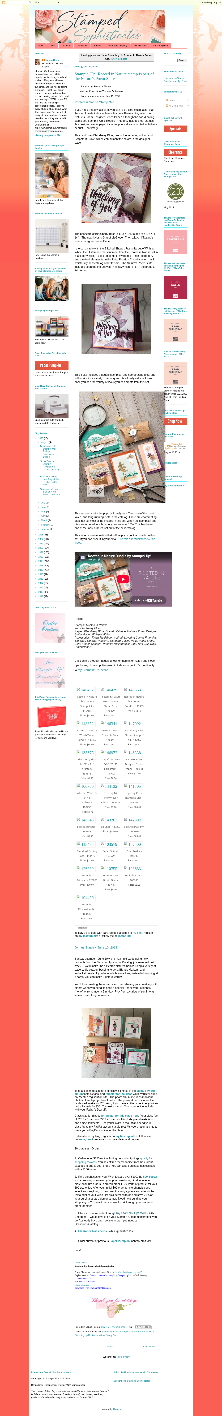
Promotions (82, 46)
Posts (171, 100)
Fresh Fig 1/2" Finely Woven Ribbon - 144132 (110, 797)
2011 (41, 596)
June (44, 507)
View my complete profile (47, 135)
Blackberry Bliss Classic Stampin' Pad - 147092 (134, 735)
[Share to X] (143, 1327)
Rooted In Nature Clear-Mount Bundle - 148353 (134, 701)
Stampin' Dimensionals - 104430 (87, 909)
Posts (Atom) (123, 1357)
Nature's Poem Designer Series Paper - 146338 (134, 764)
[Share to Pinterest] (150, 1327)
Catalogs (66, 46)
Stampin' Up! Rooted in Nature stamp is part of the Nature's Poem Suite (114, 76)
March (44, 520)
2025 (41, 534)
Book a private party (117, 46)
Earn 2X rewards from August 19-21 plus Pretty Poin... (49, 480)
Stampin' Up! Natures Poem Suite (137, 1331)
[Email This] (136, 1327)
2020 (41, 556)
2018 (41, 565)
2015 (41, 579)
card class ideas (110, 1331)
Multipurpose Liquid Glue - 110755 (110, 880)
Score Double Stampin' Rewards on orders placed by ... (49, 466)
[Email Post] (130, 1327)
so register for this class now (119, 1115)
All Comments (175, 105)
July (43, 502)
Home (41, 46)
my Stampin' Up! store (93, 670)
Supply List (82, 927)
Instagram (85, 1139)
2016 (41, 574)
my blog (137, 932)
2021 (41, 552)
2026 (41, 438)
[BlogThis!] (140, 1327)
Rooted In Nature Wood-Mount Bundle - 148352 (87, 735)
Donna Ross (81, 1262)
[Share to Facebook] (146, 1327)
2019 (41, 561)
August (45, 442)
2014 (41, 583)
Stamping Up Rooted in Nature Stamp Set (96, 1335)
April (43, 516)
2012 (41, 592)
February (46, 524)
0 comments (118, 1327)
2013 (41, 587)
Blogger (117, 1409)
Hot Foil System (160, 46)
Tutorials (98, 46)
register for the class (118, 1093)
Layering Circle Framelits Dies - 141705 (134, 797)
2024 (41, 539)
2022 (41, 548)
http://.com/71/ (129, 1272)
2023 (41, 543)
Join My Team (140, 46)
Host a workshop (82, 1285)
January (45, 529)
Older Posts (149, 1346)
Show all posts (119, 58)
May (43, 511)
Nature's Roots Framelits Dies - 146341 (110, 735)
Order (52, 46)
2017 (41, 570)
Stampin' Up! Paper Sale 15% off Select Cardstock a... (50, 493)
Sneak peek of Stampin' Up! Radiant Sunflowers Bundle (48, 451)
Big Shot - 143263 (110, 826)
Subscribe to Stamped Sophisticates (132, 1380)
